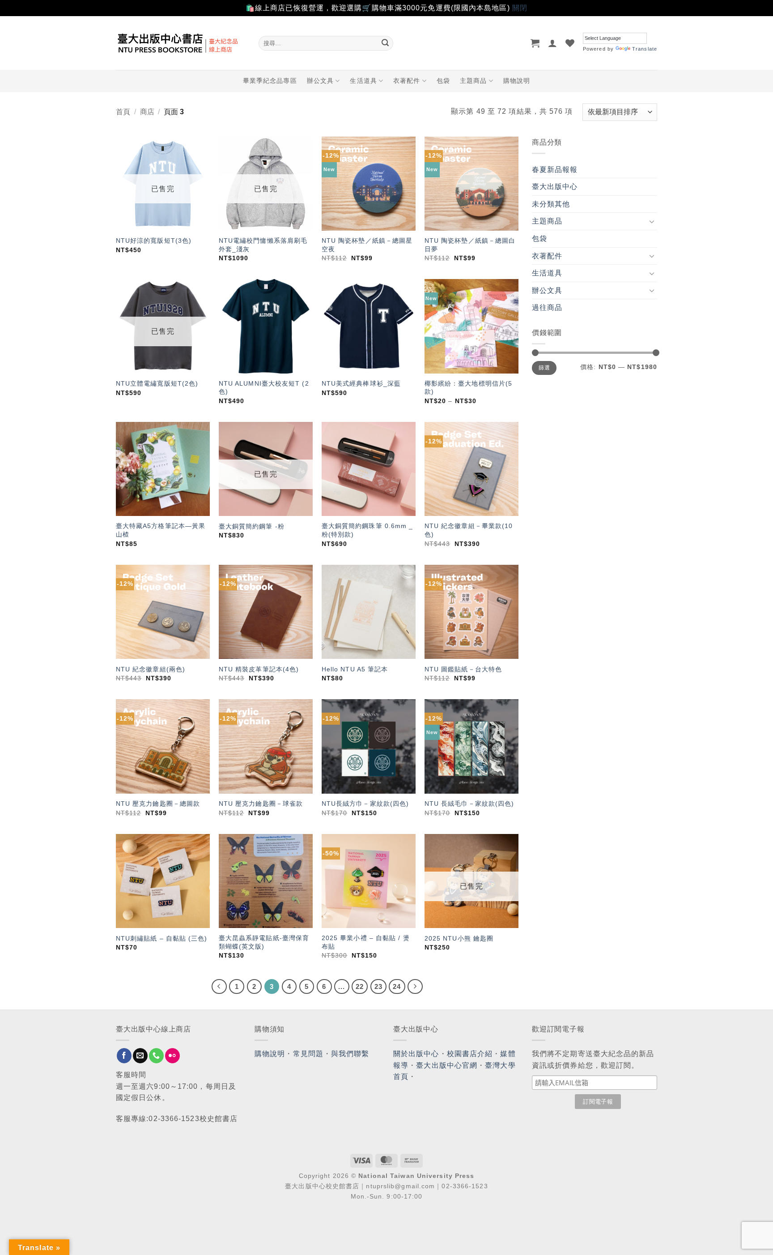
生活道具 (363, 80)
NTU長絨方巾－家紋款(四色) (365, 803)
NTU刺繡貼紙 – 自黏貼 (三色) (162, 938)
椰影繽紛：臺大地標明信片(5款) (468, 387)
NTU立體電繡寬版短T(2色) (157, 383)
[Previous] (219, 986)
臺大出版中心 (555, 186)
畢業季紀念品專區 (270, 80)
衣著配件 (406, 80)
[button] (535, 43)
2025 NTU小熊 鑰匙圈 (459, 938)
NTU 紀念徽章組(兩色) (150, 669)
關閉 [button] (519, 8)
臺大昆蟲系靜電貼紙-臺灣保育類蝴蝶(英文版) (264, 942)
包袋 (443, 80)
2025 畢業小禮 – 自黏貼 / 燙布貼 (366, 942)
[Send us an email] (140, 1055)
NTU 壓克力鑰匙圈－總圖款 (158, 803)
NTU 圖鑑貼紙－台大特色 (463, 669)
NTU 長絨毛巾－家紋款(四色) (469, 803)
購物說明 (516, 80)
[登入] (552, 43)
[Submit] (385, 43)
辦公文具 (320, 80)
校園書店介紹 (470, 1053)
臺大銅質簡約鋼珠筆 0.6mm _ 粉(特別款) (367, 530)
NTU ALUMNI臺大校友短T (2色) (264, 387)
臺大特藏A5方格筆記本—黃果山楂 (160, 530)
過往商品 (547, 307)
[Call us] (156, 1055)
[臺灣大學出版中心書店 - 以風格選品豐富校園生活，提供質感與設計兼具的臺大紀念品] (180, 43)
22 (360, 986)
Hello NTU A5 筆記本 (355, 669)
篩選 (544, 368)
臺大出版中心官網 (446, 1065)
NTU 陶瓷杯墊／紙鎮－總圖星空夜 (367, 245)
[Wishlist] (570, 43)
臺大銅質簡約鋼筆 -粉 (252, 526)
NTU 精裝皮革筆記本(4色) (259, 669)
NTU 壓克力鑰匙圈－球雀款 (261, 803)
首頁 (123, 112)
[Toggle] (651, 221)
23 (378, 986)
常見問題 (308, 1053)
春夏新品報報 (555, 169)
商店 (147, 112)
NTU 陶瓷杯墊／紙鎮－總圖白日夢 (470, 245)
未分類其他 (551, 204)
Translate (644, 49)
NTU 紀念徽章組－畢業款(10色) (469, 530)
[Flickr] (172, 1055)
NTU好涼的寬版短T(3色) (153, 240)
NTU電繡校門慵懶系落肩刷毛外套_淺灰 (263, 245)
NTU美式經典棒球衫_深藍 (361, 383)
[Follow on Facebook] (124, 1055)
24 (397, 986)
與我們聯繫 (350, 1053)
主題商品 (473, 80)
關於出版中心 (416, 1053)
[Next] (415, 986)
